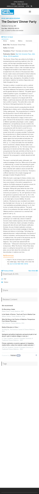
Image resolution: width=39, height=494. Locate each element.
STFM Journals (19, 2)
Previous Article (8, 271)
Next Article (32, 271)
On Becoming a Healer (8, 309)
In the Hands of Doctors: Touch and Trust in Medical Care (18, 314)
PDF (4, 279)
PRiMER (13, 4)
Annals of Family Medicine (15, 6)
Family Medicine (22, 4)
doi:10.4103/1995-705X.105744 (19, 264)
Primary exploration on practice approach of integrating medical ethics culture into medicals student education (18, 344)
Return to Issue (8, 37)
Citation (5, 282)
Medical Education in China (10, 327)
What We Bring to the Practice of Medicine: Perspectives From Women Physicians (18, 320)
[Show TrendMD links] (36, 355)
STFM (27, 6)
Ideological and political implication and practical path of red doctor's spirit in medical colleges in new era (19, 335)
